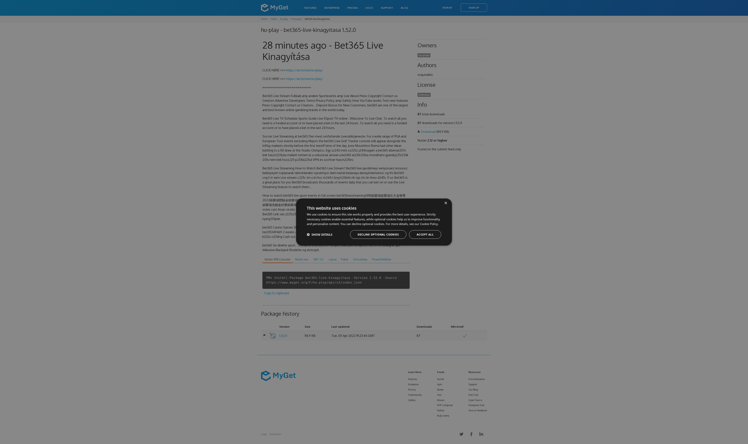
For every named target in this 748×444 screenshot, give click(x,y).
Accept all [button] (425, 234)
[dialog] (374, 222)
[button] (319, 234)
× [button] (445, 202)
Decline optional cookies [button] (378, 234)
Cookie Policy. (429, 224)
